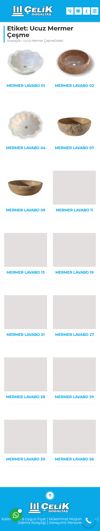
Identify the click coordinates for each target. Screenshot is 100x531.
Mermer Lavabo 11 (74, 210)
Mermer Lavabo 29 (74, 397)
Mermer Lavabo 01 (26, 86)
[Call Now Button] (88, 520)
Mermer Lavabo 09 (25, 210)
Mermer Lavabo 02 (74, 86)
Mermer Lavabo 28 (25, 397)
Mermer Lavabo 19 (74, 273)
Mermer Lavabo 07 (74, 148)
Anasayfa (13, 41)
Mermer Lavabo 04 (25, 148)
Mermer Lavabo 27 (74, 335)
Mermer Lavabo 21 (26, 335)
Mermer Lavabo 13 (26, 273)
